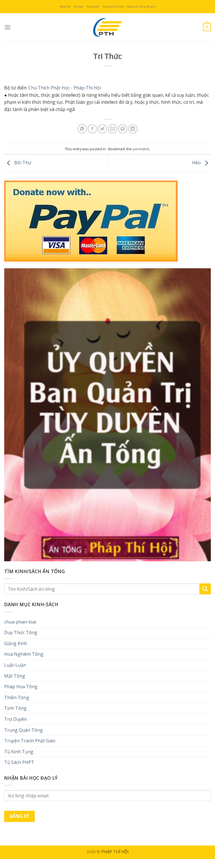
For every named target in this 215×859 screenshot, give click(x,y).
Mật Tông (14, 676)
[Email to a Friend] (112, 128)
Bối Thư (22, 163)
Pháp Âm (65, 6)
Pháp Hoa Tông (21, 686)
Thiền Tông (16, 697)
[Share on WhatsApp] (82, 128)
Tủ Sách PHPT (19, 762)
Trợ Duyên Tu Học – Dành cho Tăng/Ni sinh (128, 6)
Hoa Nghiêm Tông (23, 654)
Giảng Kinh (15, 643)
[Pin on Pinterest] (122, 128)
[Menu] (7, 27)
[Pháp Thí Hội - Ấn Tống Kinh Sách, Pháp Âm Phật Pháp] (107, 27)
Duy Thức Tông (20, 632)
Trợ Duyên (93, 6)
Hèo (197, 163)
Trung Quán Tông (23, 730)
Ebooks (78, 6)
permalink (141, 148)
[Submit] (205, 588)
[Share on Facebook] (92, 128)
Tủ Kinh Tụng (18, 752)
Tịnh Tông (15, 708)
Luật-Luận (15, 665)
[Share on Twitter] (102, 128)
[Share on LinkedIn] (132, 128)
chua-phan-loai (20, 622)
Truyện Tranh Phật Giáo (29, 741)
